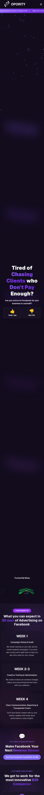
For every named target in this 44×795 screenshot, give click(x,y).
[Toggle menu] (41, 4)
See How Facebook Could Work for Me (22, 757)
